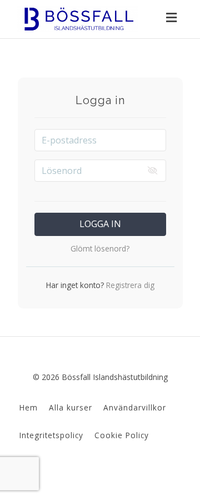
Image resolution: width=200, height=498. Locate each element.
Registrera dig (129, 285)
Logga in (100, 224)
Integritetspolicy (51, 435)
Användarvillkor (134, 407)
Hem (28, 407)
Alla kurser (70, 407)
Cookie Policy (121, 435)
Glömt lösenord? (100, 248)
